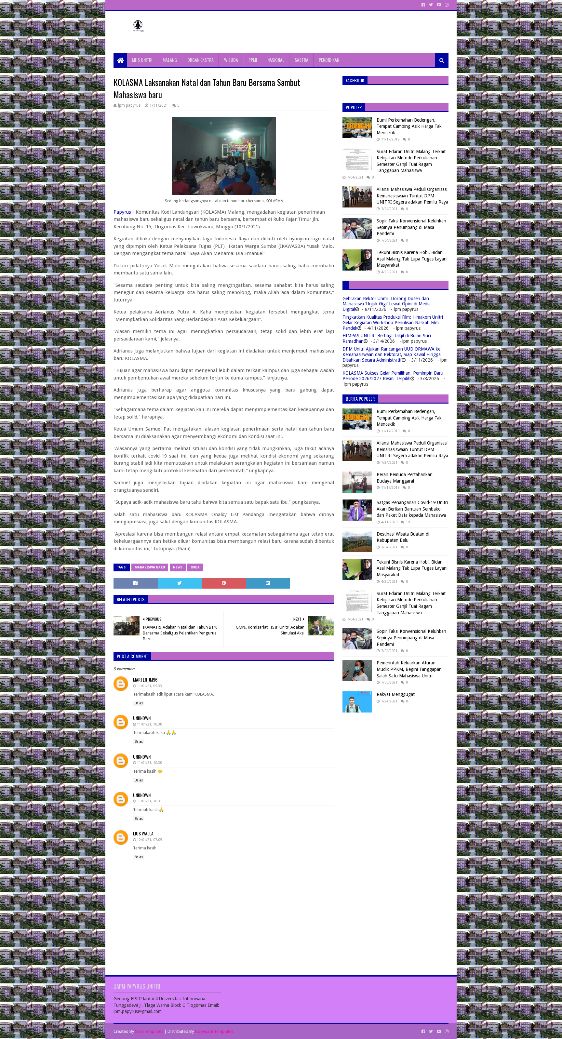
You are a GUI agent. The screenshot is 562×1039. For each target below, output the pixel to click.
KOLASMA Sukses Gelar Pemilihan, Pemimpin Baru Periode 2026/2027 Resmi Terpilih (392, 375)
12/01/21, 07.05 (149, 840)
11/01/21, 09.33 (149, 686)
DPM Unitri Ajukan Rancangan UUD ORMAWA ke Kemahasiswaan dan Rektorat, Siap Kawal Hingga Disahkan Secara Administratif (391, 354)
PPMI (252, 59)
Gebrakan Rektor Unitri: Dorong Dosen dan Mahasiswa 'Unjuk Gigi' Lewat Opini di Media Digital (386, 304)
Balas (139, 703)
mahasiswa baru (150, 567)
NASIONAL (275, 59)
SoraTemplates (149, 1031)
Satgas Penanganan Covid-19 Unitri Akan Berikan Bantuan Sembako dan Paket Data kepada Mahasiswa (412, 509)
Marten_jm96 (145, 679)
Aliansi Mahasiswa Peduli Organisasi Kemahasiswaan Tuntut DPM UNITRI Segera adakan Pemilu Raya (412, 196)
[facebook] (423, 5)
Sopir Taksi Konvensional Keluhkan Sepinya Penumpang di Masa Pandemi (411, 227)
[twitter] (431, 5)
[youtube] (438, 5)
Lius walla (143, 833)
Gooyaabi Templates (214, 1031)
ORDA (195, 567)
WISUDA (231, 59)
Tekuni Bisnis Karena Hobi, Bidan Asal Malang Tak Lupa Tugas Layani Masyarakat (412, 259)
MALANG (170, 59)
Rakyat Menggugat (396, 694)
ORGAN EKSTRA (200, 59)
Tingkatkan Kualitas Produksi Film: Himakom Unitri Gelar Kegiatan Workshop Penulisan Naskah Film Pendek (392, 322)
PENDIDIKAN (329, 59)
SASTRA (301, 59)
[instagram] (446, 5)
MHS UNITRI (142, 59)
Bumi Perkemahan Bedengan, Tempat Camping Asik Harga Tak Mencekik (409, 126)
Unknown (142, 717)
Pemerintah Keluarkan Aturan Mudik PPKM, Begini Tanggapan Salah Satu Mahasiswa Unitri (409, 669)
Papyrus (122, 212)
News (177, 567)
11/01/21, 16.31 (149, 801)
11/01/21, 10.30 (149, 724)
